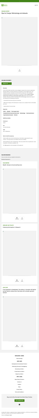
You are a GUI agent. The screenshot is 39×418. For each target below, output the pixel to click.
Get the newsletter (19, 400)
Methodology (22, 113)
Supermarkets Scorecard (8, 115)
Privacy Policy (19, 389)
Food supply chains (15, 111)
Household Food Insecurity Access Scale (11, 113)
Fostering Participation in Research (11, 227)
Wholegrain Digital (8, 415)
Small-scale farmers (30, 113)
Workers (15, 115)
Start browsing (19, 358)
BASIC (4, 111)
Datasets (8, 111)
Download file (5, 83)
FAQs (6, 145)
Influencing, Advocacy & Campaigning (19, 366)
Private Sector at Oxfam (19, 371)
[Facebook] (19, 404)
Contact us (19, 381)
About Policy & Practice (19, 379)
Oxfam (4, 122)
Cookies (19, 384)
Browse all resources (6, 159)
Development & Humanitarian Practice (19, 363)
